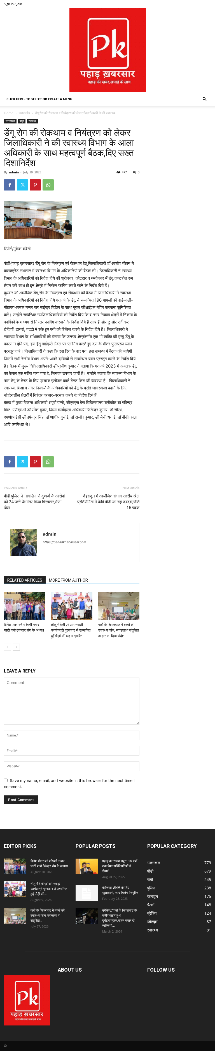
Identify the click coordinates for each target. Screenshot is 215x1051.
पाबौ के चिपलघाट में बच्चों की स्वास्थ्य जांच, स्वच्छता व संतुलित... (48, 915)
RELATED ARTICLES (24, 580)
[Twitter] (22, 185)
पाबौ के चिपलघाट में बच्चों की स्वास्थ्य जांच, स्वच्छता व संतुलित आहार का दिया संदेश (118, 630)
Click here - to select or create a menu (39, 99)
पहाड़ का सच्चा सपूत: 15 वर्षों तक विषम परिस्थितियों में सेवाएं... (119, 866)
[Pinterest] (35, 185)
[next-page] (16, 647)
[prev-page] (7, 647)
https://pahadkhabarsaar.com (64, 542)
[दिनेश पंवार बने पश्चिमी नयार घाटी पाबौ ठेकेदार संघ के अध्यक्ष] (24, 606)
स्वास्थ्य (32, 121)
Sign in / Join (13, 4)
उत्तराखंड (24, 113)
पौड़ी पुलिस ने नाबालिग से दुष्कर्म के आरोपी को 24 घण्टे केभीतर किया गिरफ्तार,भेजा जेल (34, 502)
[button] (204, 99)
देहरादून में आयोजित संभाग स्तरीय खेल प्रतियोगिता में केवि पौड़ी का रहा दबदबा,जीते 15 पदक (108, 502)
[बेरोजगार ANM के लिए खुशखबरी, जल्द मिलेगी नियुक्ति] (87, 893)
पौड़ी (22, 121)
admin (14, 172)
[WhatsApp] (48, 185)
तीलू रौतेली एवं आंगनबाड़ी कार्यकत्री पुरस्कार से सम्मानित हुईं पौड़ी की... (49, 889)
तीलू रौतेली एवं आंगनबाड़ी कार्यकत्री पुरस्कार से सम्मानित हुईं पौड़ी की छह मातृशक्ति (70, 630)
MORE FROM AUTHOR (68, 580)
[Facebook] (9, 185)
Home (8, 113)
